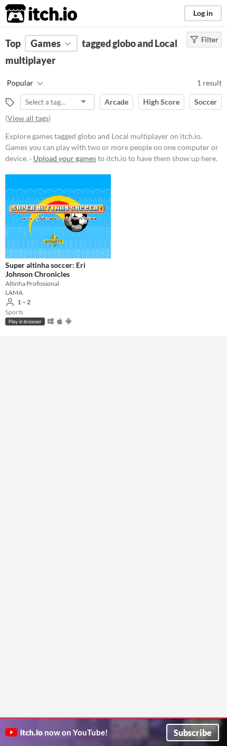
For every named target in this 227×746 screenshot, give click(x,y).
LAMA (14, 292)
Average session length (58, 396)
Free (40, 346)
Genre (32, 371)
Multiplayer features (54, 421)
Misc (30, 472)
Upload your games (64, 158)
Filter (209, 39)
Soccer (205, 101)
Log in (203, 12)
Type (30, 447)
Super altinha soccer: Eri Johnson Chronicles (45, 269)
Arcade (116, 101)
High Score (161, 101)
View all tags (28, 118)
